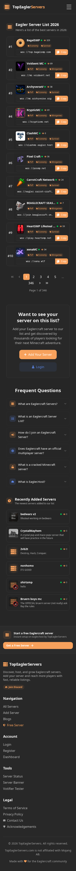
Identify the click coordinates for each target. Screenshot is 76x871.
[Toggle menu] (69, 7)
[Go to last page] (47, 283)
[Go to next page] (40, 283)
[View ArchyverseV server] (20, 89)
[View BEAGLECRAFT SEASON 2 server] (20, 205)
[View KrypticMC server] (20, 112)
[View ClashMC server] (20, 136)
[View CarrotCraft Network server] (20, 182)
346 (31, 283)
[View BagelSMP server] (20, 43)
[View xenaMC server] (20, 252)
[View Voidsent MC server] (20, 66)
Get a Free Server (17, 645)
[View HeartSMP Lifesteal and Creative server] (20, 229)
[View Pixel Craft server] (20, 159)
